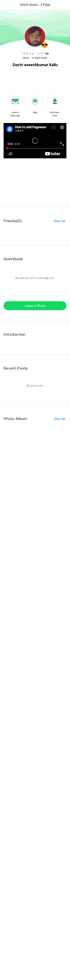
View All (59, 221)
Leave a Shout (35, 306)
